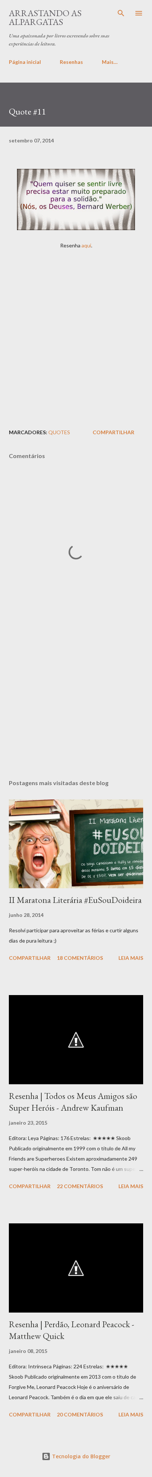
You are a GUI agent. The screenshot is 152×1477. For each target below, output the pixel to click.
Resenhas (71, 62)
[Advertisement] (76, 336)
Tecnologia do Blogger (80, 1456)
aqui (86, 245)
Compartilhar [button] (113, 432)
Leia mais (130, 958)
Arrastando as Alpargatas (45, 17)
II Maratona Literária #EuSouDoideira (75, 900)
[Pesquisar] (121, 13)
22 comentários (80, 1186)
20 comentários (80, 1414)
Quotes (59, 432)
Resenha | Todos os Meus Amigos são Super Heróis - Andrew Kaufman (73, 1101)
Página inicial (25, 62)
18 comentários (80, 958)
